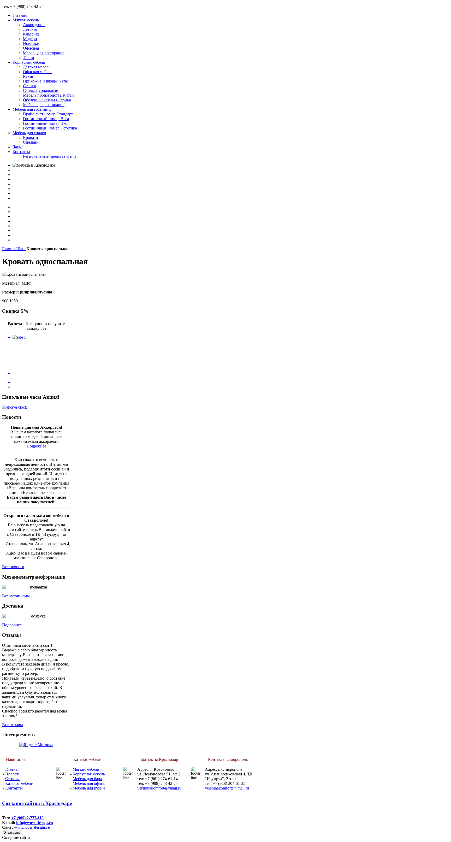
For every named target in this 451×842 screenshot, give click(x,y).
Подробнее (36, 446)
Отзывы (12, 778)
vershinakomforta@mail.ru (159, 788)
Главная (9, 248)
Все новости (13, 566)
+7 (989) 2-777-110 (27, 818)
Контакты (14, 788)
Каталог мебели (19, 783)
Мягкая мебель (86, 769)
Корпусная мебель (89, 774)
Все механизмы (16, 596)
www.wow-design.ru (32, 827)
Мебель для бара (87, 778)
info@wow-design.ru (34, 822)
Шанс (21, 248)
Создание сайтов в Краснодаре (37, 803)
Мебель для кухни (89, 788)
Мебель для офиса (89, 783)
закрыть (12, 832)
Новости (13, 774)
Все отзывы (12, 724)
